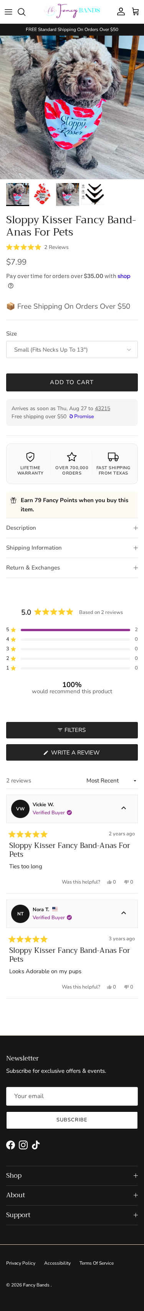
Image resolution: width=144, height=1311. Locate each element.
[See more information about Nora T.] (123, 914)
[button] (37, 247)
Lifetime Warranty (30, 470)
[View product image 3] (67, 194)
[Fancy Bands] (72, 12)
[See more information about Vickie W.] (123, 809)
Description (21, 528)
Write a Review (89, 754)
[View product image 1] (17, 194)
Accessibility (57, 1263)
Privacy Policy (20, 1263)
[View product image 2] (42, 194)
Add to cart (72, 382)
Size (11, 333)
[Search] (25, 11)
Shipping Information (34, 548)
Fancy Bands (37, 1285)
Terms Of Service (96, 1263)
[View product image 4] (92, 194)
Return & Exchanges (33, 567)
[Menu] (8, 11)
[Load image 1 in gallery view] (72, 107)
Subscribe (72, 1119)
